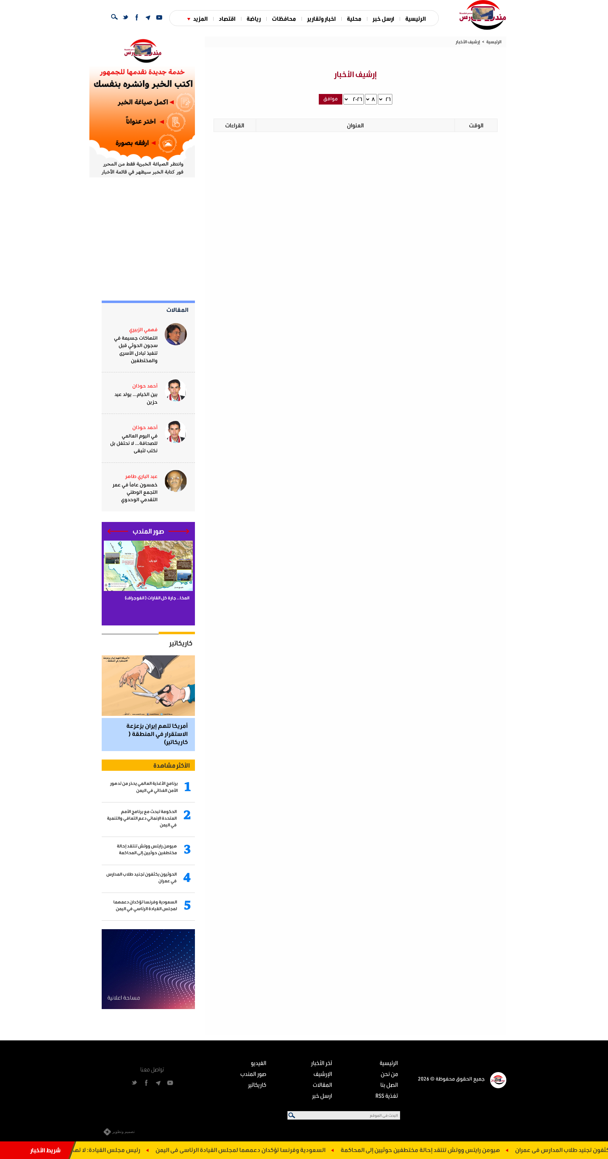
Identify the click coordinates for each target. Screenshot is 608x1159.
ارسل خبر (383, 18)
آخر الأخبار (321, 1062)
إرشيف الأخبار (468, 41)
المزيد (200, 18)
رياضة (254, 18)
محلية (354, 18)
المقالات (177, 309)
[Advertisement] (142, 239)
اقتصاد (227, 18)
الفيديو (258, 1062)
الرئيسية (415, 18)
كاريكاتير (180, 643)
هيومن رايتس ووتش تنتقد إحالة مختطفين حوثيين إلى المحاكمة (449, 1149)
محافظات (284, 18)
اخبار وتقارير (321, 18)
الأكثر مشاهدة (171, 765)
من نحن (389, 1073)
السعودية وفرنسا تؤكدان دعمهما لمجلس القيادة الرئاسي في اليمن (270, 1149)
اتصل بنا (389, 1084)
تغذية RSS (386, 1095)
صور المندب (253, 1073)
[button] (179, 531)
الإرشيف (323, 1073)
